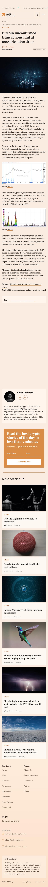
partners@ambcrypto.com (15, 834)
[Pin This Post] (22, 299)
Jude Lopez (8, 616)
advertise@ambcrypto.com (16, 846)
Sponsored (6, 807)
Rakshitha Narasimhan (11, 756)
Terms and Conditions (10, 821)
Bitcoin (5, 27)
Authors (27, 786)
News (4, 770)
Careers (27, 791)
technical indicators (20, 276)
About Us (27, 770)
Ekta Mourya (8, 525)
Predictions (6, 791)
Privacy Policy (27, 882)
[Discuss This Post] (32, 299)
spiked (37, 138)
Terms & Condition (40, 882)
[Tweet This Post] (18, 299)
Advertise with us (31, 776)
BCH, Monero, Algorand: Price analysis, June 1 (26, 290)
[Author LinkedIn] (25, 397)
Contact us (28, 781)
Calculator (6, 797)
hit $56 (19, 129)
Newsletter (6, 786)
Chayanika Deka (9, 662)
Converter (6, 781)
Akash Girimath (7, 49)
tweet (4, 155)
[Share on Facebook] (13, 299)
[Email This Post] (27, 299)
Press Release (7, 802)
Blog (4, 776)
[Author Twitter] (20, 397)
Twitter (10, 186)
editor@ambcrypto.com (14, 840)
